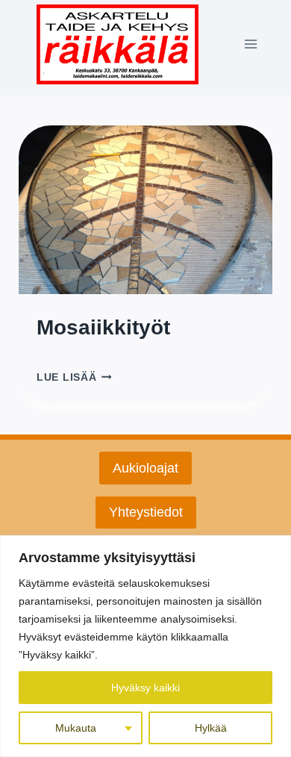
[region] (145, 646)
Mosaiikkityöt (103, 327)
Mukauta (75, 728)
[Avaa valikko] (250, 44)
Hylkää (211, 728)
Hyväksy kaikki (145, 688)
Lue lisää (74, 377)
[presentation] (145, 210)
